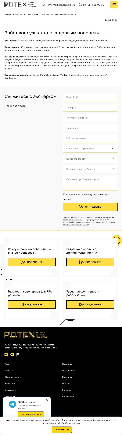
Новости (66, 383)
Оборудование (11, 377)
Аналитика (9, 383)
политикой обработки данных (64, 423)
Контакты (66, 390)
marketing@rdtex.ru (64, 4)
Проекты (8, 370)
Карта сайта (68, 396)
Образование (68, 370)
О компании (10, 390)
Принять (60, 429)
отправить (93, 207)
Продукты (67, 364)
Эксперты (67, 377)
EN (44, 5)
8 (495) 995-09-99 (93, 4)
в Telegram (31, 402)
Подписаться (33, 414)
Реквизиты (9, 396)
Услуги (7, 364)
